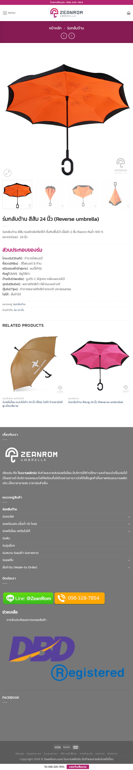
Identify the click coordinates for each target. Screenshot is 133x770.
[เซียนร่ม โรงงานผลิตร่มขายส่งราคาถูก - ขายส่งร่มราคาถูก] (66, 13)
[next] (124, 113)
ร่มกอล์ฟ (8, 516)
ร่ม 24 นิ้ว (19, 310)
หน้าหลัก (55, 28)
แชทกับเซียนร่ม (78, 766)
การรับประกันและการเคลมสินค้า (26, 619)
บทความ (100, 753)
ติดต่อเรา (112, 753)
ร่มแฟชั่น (7, 560)
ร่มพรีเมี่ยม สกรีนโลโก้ (16, 530)
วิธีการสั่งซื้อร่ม (68, 753)
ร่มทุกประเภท (34, 753)
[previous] (9, 113)
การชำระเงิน (86, 753)
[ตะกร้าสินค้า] (129, 13)
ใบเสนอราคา (51, 753)
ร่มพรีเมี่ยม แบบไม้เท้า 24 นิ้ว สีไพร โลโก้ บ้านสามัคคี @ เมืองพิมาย (32, 404)
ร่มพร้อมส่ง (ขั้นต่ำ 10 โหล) (19, 523)
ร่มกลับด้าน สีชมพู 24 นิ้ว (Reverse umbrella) (95, 402)
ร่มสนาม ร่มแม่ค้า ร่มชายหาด (20, 552)
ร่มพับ (6, 538)
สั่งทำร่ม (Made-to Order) (19, 567)
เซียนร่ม (19, 753)
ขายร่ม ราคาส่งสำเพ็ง (34, 483)
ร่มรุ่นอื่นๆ (8, 545)
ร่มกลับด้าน (75, 28)
